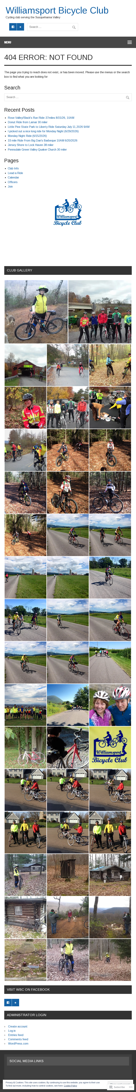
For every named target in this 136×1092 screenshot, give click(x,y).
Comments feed (18, 1039)
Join (10, 186)
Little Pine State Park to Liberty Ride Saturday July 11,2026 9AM (48, 126)
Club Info (13, 168)
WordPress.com (18, 1043)
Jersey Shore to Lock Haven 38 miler (30, 144)
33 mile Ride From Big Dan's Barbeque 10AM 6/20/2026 (42, 140)
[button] (36, 312)
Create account (17, 1026)
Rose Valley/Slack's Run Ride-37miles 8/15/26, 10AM (41, 117)
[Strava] (20, 27)
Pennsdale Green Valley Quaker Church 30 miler (37, 149)
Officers (13, 182)
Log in (12, 1030)
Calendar (13, 177)
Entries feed (15, 1035)
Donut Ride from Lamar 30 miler (27, 122)
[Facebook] (13, 27)
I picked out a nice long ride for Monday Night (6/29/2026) (43, 131)
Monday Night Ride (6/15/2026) (27, 135)
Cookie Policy (70, 1086)
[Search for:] (52, 26)
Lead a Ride (15, 173)
